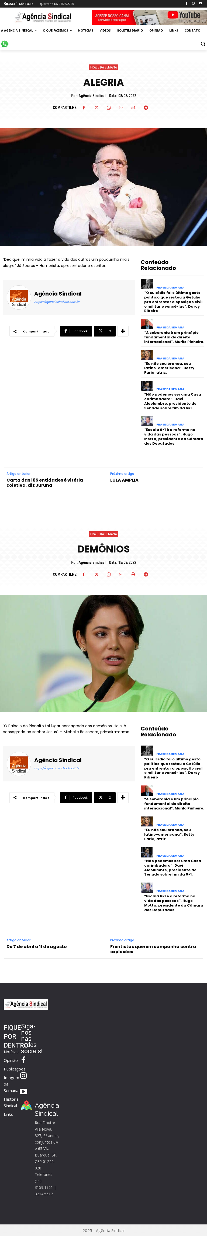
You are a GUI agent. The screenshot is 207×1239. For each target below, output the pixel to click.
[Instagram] (193, 3)
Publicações (15, 1069)
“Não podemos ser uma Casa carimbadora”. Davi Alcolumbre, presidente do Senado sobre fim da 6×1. (172, 401)
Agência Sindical (92, 96)
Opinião (11, 1060)
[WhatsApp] (108, 107)
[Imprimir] (133, 107)
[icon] (5, 41)
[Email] (121, 107)
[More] (123, 331)
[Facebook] (186, 3)
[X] (96, 107)
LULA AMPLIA (124, 480)
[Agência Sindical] (19, 297)
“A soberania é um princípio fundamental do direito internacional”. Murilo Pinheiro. (174, 337)
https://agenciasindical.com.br (57, 302)
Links (8, 1114)
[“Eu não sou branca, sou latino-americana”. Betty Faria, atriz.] (147, 355)
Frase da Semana (103, 67)
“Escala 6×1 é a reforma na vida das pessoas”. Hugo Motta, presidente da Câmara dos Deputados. (173, 436)
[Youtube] (200, 3)
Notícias (11, 1051)
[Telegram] (145, 107)
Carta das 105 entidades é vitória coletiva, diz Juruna (44, 483)
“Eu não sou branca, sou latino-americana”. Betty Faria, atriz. (169, 368)
